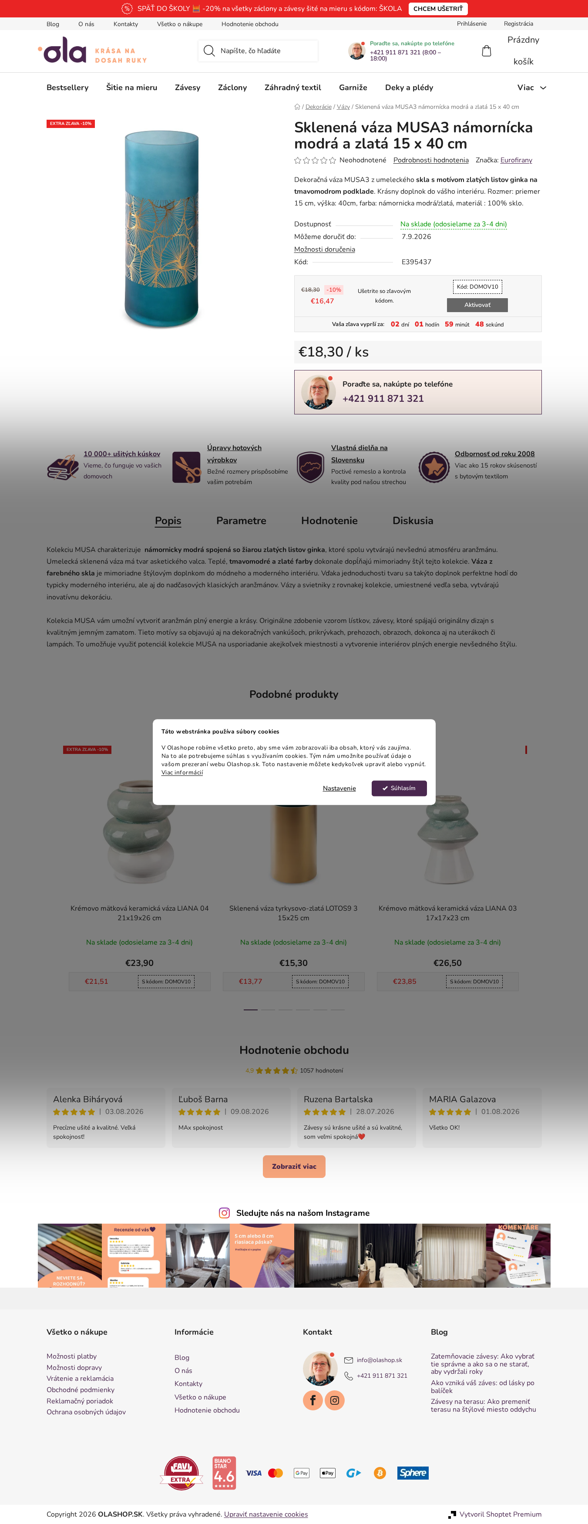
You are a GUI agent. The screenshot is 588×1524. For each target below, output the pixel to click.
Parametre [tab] (241, 521)
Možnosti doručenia (324, 249)
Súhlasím (403, 788)
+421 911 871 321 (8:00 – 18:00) (405, 56)
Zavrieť (354, 429)
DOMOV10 (477, 287)
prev (53, 875)
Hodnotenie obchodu (250, 24)
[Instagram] (335, 1400)
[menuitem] (67, 87)
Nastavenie (339, 788)
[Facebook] (313, 1400)
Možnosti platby (72, 1357)
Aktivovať (477, 305)
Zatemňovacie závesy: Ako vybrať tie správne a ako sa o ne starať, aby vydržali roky (482, 1364)
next (535, 875)
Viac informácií (182, 772)
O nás (86, 24)
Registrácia (518, 24)
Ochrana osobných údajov (86, 1412)
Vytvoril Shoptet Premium (501, 1514)
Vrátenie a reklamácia (80, 1379)
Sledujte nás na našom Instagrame (303, 1213)
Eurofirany (516, 160)
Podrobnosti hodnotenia (431, 160)
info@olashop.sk (379, 1360)
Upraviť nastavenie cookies (266, 1514)
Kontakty (126, 24)
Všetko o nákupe (179, 24)
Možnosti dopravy (74, 1368)
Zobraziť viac (294, 1166)
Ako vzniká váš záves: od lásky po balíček (482, 1387)
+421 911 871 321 (383, 398)
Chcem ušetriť (438, 9)
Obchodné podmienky (80, 1390)
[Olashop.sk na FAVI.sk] (181, 1472)
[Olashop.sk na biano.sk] (224, 1472)
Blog (53, 24)
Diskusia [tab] (413, 521)
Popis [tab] (168, 521)
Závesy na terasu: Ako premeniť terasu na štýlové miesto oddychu (483, 1405)
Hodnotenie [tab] (329, 521)
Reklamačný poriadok (80, 1402)
